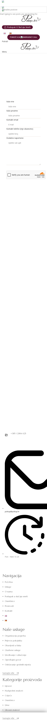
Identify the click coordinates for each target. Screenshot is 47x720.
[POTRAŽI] (44, 10)
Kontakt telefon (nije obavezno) (19, 129)
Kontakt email (12, 120)
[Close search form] (3, 3)
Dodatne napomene (15, 138)
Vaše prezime (12, 110)
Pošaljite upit (23, 167)
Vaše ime (10, 101)
